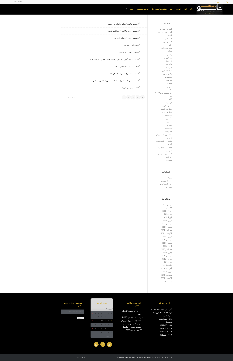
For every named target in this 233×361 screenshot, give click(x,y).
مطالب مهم (167, 112)
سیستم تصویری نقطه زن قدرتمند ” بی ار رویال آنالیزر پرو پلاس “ (115, 81)
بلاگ (170, 51)
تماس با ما (218, 2)
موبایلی (169, 125)
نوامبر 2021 (167, 227)
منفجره (169, 122)
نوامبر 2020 (167, 243)
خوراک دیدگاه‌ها (165, 184)
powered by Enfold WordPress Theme (128, 357)
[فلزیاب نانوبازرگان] (209, 9)
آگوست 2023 (166, 208)
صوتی (169, 87)
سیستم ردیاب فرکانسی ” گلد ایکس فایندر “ (122, 31)
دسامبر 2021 (166, 224)
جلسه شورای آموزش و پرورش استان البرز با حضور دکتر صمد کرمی (113, 59)
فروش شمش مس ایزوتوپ (128, 52)
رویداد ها (168, 77)
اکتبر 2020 (167, 246)
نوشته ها (168, 160)
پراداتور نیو (167, 58)
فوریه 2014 (167, 272)
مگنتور (169, 119)
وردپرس (168, 187)
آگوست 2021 (166, 233)
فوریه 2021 (167, 237)
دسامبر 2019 (166, 256)
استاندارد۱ (168, 39)
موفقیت (168, 128)
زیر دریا (169, 80)
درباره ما (226, 2)
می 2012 (168, 281)
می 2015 (168, 262)
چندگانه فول (167, 71)
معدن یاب (168, 115)
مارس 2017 (167, 259)
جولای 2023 (167, 211)
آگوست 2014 (166, 269)
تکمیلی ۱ (168, 64)
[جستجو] (126, 9)
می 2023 (168, 214)
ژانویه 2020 (167, 253)
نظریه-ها (168, 131)
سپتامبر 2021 (166, 230)
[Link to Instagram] (12, 2)
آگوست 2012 (166, 278)
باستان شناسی (166, 48)
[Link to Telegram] (5, 2)
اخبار (170, 35)
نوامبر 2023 (167, 205)
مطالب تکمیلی (166, 109)
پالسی (169, 55)
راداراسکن (167, 74)
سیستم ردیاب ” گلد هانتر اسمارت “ (125, 38)
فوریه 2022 (167, 221)
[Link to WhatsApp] (9, 2)
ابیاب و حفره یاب (165, 32)
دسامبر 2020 (166, 240)
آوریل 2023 (167, 217)
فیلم (170, 96)
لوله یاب (168, 103)
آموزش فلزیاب (166, 29)
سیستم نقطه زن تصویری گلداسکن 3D (124, 74)
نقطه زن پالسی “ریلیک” (129, 88)
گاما (170, 99)
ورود (170, 178)
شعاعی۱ (168, 83)
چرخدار (169, 67)
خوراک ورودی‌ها (165, 181)
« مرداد (108, 336)
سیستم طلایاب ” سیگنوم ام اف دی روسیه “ (122, 24)
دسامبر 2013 (166, 275)
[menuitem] (225, 1)
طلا (170, 90)
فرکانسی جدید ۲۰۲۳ (163, 93)
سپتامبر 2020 (166, 249)
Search (80, 318)
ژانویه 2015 (167, 265)
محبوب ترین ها (166, 106)
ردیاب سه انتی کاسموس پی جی (126, 66)
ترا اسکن (168, 61)
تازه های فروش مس (130, 45)
